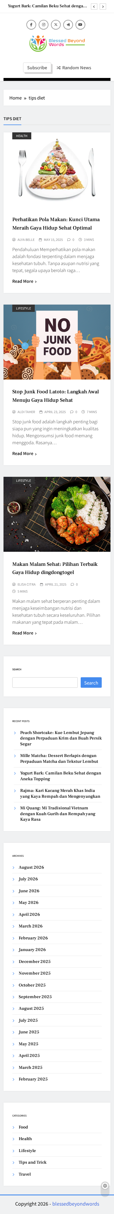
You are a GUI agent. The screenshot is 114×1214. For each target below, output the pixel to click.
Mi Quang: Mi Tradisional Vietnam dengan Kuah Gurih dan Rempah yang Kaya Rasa (57, 813)
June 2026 (29, 891)
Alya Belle (26, 239)
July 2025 (28, 1020)
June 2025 (29, 1032)
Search (16, 669)
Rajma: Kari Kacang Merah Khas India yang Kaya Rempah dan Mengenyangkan (60, 793)
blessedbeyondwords (75, 1203)
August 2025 (31, 1008)
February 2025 (33, 1079)
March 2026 (31, 926)
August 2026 (31, 867)
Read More (22, 281)
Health (21, 136)
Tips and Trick (32, 1162)
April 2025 (29, 1055)
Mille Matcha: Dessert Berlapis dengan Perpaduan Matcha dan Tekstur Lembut (59, 758)
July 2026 (28, 879)
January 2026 (32, 949)
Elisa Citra (27, 584)
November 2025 (35, 973)
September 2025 (35, 997)
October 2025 (32, 985)
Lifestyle (23, 308)
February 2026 (33, 938)
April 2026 (29, 914)
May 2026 (29, 902)
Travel (25, 1174)
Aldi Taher (26, 411)
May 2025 (28, 1044)
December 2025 (35, 961)
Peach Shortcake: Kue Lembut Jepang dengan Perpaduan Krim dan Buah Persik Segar (61, 738)
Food (23, 1127)
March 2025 (30, 1067)
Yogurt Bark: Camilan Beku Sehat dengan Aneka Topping (47, 6)
